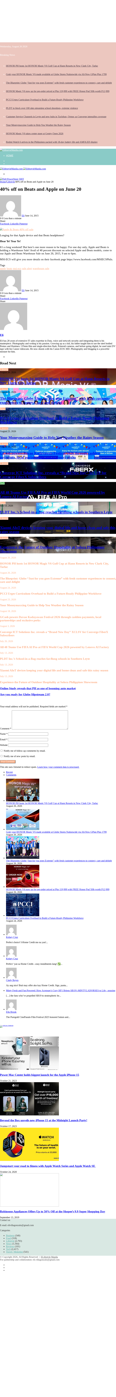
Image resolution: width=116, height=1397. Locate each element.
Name (4, 734)
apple (3, 268)
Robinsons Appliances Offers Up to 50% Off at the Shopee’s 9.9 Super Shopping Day (52, 1211)
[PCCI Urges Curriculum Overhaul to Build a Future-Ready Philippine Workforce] (22, 915)
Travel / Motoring (14, 1252)
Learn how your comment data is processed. (58, 767)
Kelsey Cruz (12, 937)
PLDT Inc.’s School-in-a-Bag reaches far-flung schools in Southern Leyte (56, 512)
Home (9, 155)
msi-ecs (17, 268)
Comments (11, 775)
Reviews (10, 1246)
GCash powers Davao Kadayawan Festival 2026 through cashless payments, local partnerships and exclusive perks (50, 455)
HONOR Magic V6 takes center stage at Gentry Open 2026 (34, 133)
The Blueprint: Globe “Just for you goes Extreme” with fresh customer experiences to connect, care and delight (59, 82)
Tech (2, 483)
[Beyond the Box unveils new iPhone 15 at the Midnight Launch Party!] (29, 1114)
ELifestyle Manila (49, 1257)
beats (9, 268)
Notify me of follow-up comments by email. (24, 751)
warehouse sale (41, 268)
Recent (9, 772)
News (3, 409)
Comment (5, 728)
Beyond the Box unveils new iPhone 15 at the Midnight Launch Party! (43, 1120)
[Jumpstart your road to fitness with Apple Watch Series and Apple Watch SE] (29, 1160)
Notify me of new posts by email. (19, 756)
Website (4, 745)
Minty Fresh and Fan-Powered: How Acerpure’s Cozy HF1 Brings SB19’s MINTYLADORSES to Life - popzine (60, 990)
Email (3, 739)
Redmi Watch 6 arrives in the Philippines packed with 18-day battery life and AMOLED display (52, 142)
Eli (23, 215)
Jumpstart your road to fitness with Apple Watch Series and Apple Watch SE (48, 1166)
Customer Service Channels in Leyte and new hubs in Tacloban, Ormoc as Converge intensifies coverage (56, 116)
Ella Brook (11, 1012)
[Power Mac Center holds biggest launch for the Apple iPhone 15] (29, 1069)
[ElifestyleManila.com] (11, 150)
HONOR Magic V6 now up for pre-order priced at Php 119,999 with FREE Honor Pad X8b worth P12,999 (57, 91)
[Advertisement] (58, 21)
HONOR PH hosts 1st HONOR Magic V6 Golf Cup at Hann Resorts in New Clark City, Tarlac (52, 66)
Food (8, 1238)
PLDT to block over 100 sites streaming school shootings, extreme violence (42, 108)
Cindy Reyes (12, 980)
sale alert (27, 268)
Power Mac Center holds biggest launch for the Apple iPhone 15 (39, 1074)
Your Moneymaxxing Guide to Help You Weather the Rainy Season (38, 125)
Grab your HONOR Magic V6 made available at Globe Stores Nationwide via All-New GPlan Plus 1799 (56, 74)
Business (10, 1235)
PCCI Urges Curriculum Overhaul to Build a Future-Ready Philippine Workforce (45, 99)
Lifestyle (10, 181)
